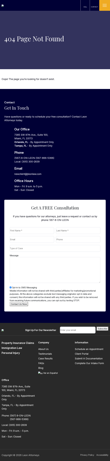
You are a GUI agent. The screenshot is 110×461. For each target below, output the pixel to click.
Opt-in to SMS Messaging (24, 287)
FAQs (41, 363)
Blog (40, 368)
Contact (94, 7)
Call (85, 7)
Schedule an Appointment (89, 349)
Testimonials (45, 353)
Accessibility (102, 455)
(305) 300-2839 (18, 425)
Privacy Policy (87, 455)
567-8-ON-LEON (59, 220)
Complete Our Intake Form (89, 363)
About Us (43, 349)
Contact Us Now (19, 304)
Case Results (45, 358)
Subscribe (102, 328)
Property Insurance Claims (18, 343)
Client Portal (81, 353)
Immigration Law (12, 348)
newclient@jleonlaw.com (27, 174)
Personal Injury (11, 353)
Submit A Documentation (89, 358)
